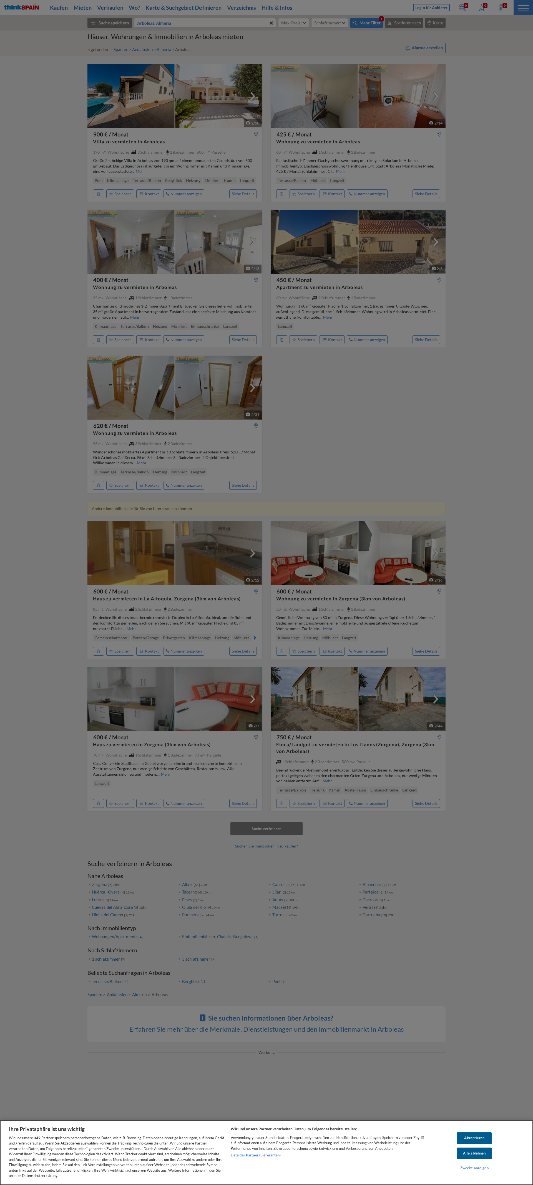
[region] (266, 1152)
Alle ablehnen (474, 1153)
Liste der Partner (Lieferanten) (256, 1155)
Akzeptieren (474, 1138)
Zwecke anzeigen (474, 1168)
